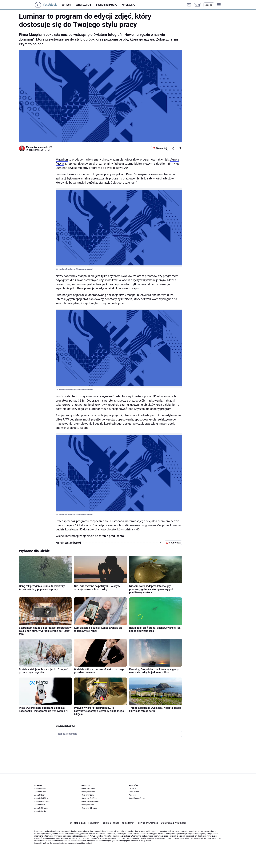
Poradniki (132, 795)
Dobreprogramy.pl (106, 5)
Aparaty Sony (39, 795)
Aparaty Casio (40, 811)
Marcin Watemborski (37, 147)
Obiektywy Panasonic (90, 801)
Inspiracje (132, 788)
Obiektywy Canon (88, 788)
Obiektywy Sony (87, 795)
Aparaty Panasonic (42, 801)
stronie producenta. (112, 536)
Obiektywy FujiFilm (89, 798)
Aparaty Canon (40, 788)
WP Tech (66, 5)
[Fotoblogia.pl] (52, 5)
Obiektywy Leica (87, 805)
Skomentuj (161, 148)
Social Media (134, 792)
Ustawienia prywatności (173, 822)
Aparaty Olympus (41, 808)
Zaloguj (208, 5)
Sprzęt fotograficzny (137, 798)
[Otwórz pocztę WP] (189, 5)
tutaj (90, 843)
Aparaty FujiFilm (41, 798)
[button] (197, 5)
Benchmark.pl (83, 5)
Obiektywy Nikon (88, 792)
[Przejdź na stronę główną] (38, 7)
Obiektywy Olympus (89, 808)
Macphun (62, 159)
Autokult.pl (128, 5)
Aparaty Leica (39, 805)
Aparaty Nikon (40, 792)
